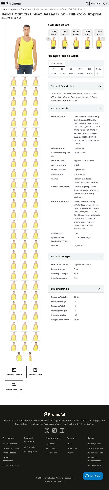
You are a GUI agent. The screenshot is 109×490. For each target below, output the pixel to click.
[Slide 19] (13, 142)
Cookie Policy (94, 465)
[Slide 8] (24, 101)
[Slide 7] (13, 101)
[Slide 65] (24, 295)
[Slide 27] (35, 162)
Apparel (14, 9)
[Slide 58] (13, 274)
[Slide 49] (13, 244)
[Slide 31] (13, 183)
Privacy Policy (94, 443)
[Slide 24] (35, 152)
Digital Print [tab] (57, 63)
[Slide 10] (13, 111)
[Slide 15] (35, 121)
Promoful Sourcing (11, 465)
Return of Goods (95, 452)
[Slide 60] (35, 274)
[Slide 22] (13, 152)
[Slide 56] (24, 264)
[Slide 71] (24, 315)
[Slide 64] (13, 295)
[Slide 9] (35, 101)
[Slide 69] (35, 305)
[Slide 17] (24, 132)
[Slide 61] (13, 285)
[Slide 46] (13, 234)
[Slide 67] (13, 305)
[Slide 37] (13, 203)
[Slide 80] (24, 346)
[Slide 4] (13, 91)
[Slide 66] (35, 295)
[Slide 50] (24, 244)
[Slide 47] (24, 234)
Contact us (72, 448)
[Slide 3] (35, 81)
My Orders (50, 448)
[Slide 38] (24, 203)
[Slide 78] (35, 336)
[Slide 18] (35, 132)
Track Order (51, 452)
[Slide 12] (35, 111)
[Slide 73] (13, 325)
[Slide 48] (35, 234)
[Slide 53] (24, 254)
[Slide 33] (35, 183)
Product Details (60, 108)
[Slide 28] (13, 172)
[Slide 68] (24, 305)
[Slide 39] (35, 203)
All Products (29, 447)
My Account (51, 443)
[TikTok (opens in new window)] (54, 430)
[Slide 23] (24, 152)
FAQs (69, 443)
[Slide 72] (35, 315)
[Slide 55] (13, 264)
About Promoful (10, 443)
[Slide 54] (35, 254)
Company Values (11, 448)
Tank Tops (26, 9)
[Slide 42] (35, 213)
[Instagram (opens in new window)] (47, 430)
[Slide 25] (13, 162)
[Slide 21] (35, 142)
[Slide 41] (24, 213)
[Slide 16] (13, 132)
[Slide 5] (24, 91)
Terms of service (96, 448)
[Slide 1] (13, 81)
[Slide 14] (24, 121)
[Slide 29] (24, 172)
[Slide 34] (13, 193)
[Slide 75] (35, 325)
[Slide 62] (24, 285)
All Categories (30, 451)
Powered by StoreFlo (54, 481)
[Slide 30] (35, 172)
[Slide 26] (24, 162)
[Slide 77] (24, 336)
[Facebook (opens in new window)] (61, 430)
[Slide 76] (13, 336)
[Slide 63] (35, 285)
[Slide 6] (35, 91)
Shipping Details (60, 289)
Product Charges (61, 256)
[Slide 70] (13, 315)
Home (4, 9)
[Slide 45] (35, 223)
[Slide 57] (35, 264)
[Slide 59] (24, 274)
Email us (70, 452)
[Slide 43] (13, 223)
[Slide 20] (24, 142)
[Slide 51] (35, 244)
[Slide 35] (24, 193)
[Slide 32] (24, 183)
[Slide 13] (13, 121)
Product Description (62, 86)
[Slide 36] (35, 193)
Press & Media (9, 452)
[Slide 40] (13, 213)
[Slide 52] (13, 254)
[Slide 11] (24, 111)
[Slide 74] (24, 325)
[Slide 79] (13, 346)
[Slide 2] (24, 81)
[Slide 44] (24, 223)
